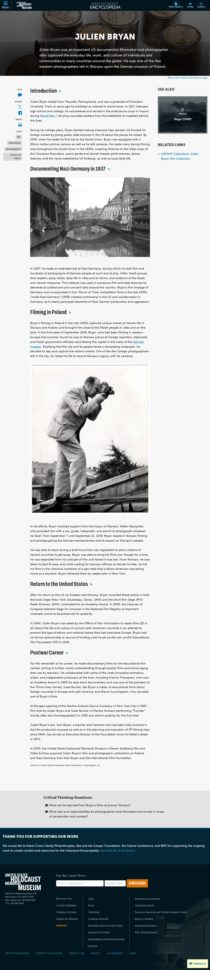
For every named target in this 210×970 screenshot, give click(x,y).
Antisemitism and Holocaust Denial (106, 939)
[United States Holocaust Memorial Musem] (23, 882)
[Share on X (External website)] (20, 107)
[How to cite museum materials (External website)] (20, 95)
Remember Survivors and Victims (105, 925)
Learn (91, 898)
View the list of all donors (117, 850)
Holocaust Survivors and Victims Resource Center (161, 912)
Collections (93, 912)
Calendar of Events (66, 912)
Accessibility (115, 953)
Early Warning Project (146, 932)
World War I (48, 116)
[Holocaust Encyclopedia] (105, 5)
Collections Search (144, 905)
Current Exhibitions (66, 905)
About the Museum (17, 953)
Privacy (96, 953)
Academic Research (98, 918)
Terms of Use (76, 953)
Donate (61, 925)
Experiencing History (146, 925)
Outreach (92, 946)
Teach (91, 905)
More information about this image (187, 77)
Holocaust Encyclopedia (147, 898)
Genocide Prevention (99, 932)
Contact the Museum (48, 953)
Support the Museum (67, 918)
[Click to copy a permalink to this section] (60, 91)
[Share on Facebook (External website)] (20, 113)
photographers (13, 149)
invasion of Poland (15, 156)
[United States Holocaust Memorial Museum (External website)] (24, 5)
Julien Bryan (15, 143)
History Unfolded (144, 918)
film (19, 137)
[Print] (20, 125)
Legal (133, 953)
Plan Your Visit (64, 898)
